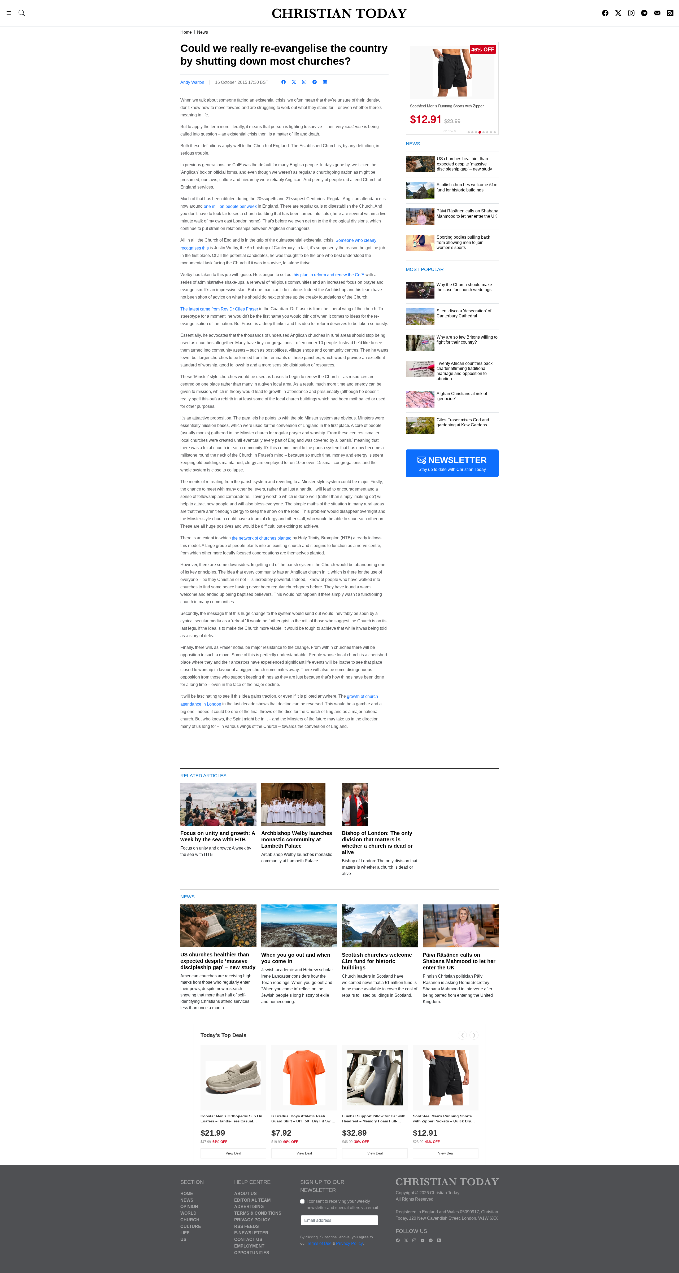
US (183, 1239)
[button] (9, 14)
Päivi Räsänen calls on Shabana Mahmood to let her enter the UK (459, 961)
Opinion (189, 1206)
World (188, 1213)
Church (189, 1220)
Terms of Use (319, 1243)
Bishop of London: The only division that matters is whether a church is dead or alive (377, 842)
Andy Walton (192, 82)
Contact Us (248, 1239)
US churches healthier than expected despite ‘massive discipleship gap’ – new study (217, 961)
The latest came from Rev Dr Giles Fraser (219, 309)
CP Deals (449, 131)
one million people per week (230, 206)
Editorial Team (252, 1200)
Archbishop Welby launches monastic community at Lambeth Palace (296, 839)
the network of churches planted (261, 538)
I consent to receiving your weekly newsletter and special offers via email (342, 1204)
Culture (190, 1226)
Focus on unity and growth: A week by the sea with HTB (217, 836)
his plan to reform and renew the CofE (329, 275)
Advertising (249, 1206)
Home (186, 32)
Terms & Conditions (257, 1213)
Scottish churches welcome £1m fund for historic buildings (377, 961)
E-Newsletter (251, 1233)
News (202, 32)
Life (185, 1233)
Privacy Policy (252, 1220)
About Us (245, 1193)
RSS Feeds (246, 1226)
